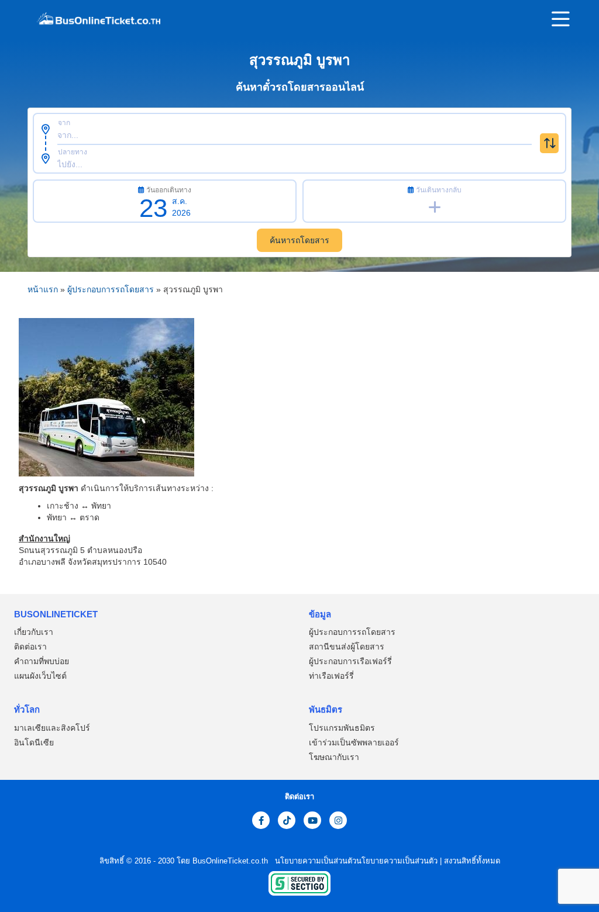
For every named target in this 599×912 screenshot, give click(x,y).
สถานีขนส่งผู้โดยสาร (346, 646)
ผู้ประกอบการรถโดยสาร (110, 289)
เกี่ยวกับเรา (33, 632)
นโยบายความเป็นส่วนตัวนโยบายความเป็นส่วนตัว (355, 860)
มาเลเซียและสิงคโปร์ (52, 728)
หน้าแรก (42, 289)
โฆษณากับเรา (334, 757)
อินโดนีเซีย (34, 742)
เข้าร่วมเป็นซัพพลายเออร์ (354, 742)
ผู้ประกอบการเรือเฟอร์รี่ (350, 661)
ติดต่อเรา (30, 646)
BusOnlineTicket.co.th (231, 860)
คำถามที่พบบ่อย (41, 661)
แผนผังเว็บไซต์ (40, 675)
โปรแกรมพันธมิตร (342, 728)
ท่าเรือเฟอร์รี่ (331, 675)
